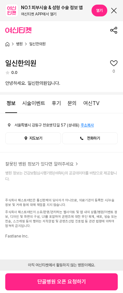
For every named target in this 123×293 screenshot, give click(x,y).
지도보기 (35, 138)
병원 (19, 44)
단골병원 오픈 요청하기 (61, 282)
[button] (90, 138)
